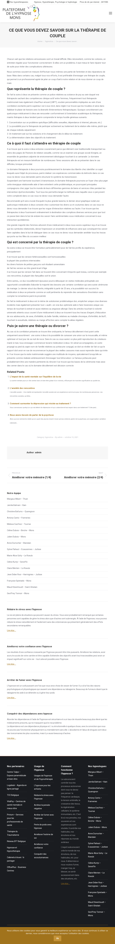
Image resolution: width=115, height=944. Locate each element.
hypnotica (49, 437)
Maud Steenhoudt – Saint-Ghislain (22, 587)
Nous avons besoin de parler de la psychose (32, 415)
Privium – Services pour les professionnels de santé (15, 820)
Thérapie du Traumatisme (13, 833)
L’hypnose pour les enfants (42, 787)
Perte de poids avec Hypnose (42, 826)
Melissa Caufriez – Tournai (19, 524)
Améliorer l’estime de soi (43, 836)
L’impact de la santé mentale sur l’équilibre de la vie (35, 376)
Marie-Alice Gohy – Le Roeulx (20, 555)
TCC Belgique (13, 795)
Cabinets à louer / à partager (15, 859)
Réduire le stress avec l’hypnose (43, 797)
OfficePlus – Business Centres (16, 869)
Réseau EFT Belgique (16, 841)
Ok (57, 938)
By (59, 437)
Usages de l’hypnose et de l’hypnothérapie (43, 777)
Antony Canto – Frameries (18, 518)
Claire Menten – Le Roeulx (18, 568)
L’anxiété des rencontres (22, 388)
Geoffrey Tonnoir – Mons (18, 593)
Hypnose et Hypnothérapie (13, 849)
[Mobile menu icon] (110, 13)
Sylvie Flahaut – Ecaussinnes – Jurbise (24, 549)
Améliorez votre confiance (41, 846)
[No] (111, 935)
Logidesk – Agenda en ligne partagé (17, 787)
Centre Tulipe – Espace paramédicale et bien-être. (16, 775)
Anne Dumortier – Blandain (19, 543)
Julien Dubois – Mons (16, 537)
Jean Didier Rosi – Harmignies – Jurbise (24, 574)
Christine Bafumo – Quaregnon (21, 511)
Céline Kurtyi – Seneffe (17, 562)
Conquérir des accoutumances (41, 856)
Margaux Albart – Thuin (17, 499)
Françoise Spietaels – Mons (19, 581)
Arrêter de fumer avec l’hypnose (44, 816)
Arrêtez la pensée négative (42, 807)
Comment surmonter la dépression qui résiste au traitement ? (40, 403)
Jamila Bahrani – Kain (16, 505)
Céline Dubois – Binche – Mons (20, 530)
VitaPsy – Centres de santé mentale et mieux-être (16, 804)
